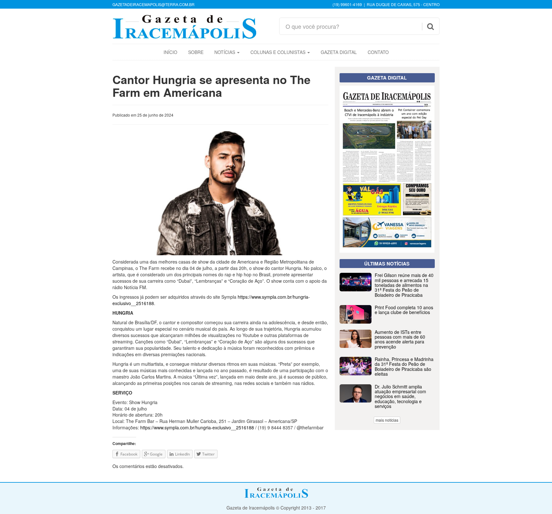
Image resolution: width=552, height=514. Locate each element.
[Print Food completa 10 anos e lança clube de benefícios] (387, 321)
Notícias (225, 52)
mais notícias (387, 420)
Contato (378, 52)
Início (170, 52)
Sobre (195, 52)
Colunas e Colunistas (278, 52)
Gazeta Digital (339, 52)
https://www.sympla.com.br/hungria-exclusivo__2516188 (197, 427)
